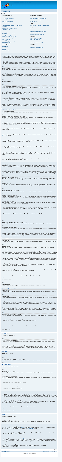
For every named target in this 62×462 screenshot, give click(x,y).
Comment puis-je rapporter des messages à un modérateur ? (9, 40)
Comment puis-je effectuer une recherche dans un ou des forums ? (38, 31)
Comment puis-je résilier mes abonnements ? (35, 39)
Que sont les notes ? (4, 49)
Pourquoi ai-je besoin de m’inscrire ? (6, 16)
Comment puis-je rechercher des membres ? (35, 33)
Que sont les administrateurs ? (33, 16)
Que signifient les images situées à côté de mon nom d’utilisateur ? (9, 28)
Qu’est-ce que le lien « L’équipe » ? (34, 21)
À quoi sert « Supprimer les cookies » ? (6, 22)
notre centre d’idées (48, 432)
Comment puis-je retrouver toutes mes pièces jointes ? (36, 42)
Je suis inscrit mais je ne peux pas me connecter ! (8, 18)
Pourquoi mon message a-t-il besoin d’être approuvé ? (8, 41)
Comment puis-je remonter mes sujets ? (6, 42)
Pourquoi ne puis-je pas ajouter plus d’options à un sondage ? (9, 36)
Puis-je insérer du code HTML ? (5, 45)
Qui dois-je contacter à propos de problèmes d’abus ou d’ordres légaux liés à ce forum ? (40, 46)
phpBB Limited (23, 427)
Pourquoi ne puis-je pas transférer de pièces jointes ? (8, 38)
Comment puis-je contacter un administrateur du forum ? (36, 47)
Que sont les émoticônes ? (5, 46)
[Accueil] (7, 5)
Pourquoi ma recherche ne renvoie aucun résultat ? (36, 32)
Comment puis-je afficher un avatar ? (6, 29)
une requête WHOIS (23, 438)
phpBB (27, 453)
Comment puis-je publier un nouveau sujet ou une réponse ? (9, 33)
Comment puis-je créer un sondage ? (6, 35)
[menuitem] (3, 10)
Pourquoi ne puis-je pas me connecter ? (6, 19)
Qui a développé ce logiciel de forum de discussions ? (36, 45)
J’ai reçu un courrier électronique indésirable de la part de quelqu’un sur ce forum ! (39, 25)
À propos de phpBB (30, 428)
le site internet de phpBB (5, 135)
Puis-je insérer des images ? (5, 47)
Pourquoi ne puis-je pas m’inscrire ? (6, 17)
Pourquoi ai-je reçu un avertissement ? (6, 39)
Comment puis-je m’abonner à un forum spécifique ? (36, 38)
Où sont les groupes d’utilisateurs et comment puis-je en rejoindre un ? (38, 18)
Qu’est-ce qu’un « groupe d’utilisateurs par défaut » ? (36, 20)
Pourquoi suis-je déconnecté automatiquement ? (7, 21)
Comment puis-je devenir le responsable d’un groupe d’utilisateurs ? (38, 19)
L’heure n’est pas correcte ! (5, 26)
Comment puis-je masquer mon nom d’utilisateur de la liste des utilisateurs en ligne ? (12, 25)
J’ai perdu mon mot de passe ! (5, 20)
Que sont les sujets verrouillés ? (5, 50)
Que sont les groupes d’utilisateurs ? (34, 17)
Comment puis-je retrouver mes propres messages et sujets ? (37, 34)
